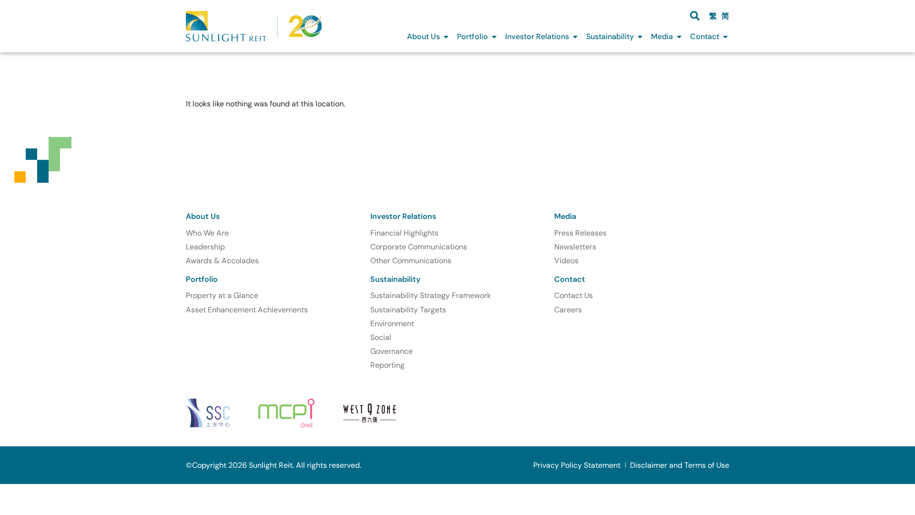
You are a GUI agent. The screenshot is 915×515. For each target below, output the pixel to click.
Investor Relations (403, 216)
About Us (203, 216)
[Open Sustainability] (640, 37)
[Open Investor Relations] (575, 37)
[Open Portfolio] (494, 37)
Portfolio (202, 279)
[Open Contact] (725, 37)
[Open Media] (679, 37)
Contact (569, 279)
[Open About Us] (446, 37)
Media (565, 216)
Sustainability (395, 279)
